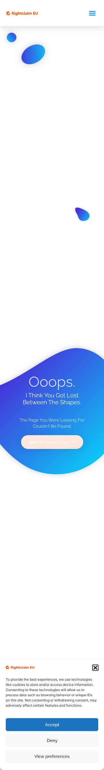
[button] (95, 668)
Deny (52, 740)
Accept (52, 724)
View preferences (52, 756)
